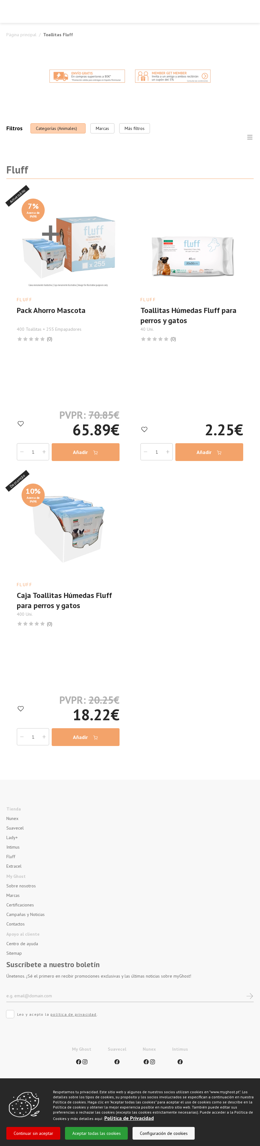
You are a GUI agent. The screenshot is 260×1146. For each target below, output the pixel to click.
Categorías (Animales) (56, 128)
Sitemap (14, 953)
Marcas (102, 128)
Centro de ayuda (22, 943)
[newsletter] (250, 995)
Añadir (81, 452)
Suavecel (15, 828)
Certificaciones (20, 905)
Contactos (15, 924)
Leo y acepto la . (57, 1014)
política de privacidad (73, 1014)
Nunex (12, 818)
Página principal (21, 34)
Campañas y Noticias (25, 914)
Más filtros (135, 128)
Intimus (13, 847)
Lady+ (12, 837)
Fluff (10, 856)
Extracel (14, 866)
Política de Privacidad (129, 1118)
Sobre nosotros (21, 886)
